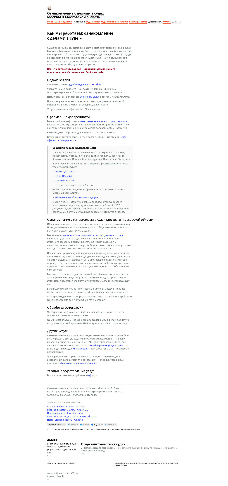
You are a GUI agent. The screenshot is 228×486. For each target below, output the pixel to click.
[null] (73, 424)
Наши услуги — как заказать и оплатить (61, 463)
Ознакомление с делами (59, 21)
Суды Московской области (114, 21)
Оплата (167, 21)
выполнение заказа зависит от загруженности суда (93, 235)
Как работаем (75, 413)
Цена (174, 21)
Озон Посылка (63, 176)
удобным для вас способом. (85, 84)
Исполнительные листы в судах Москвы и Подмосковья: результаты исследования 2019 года (61, 448)
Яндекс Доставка (65, 171)
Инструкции (79, 21)
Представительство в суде (100, 429)
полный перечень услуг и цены (105, 345)
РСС (76, 473)
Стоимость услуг (89, 96)
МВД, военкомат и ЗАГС (61, 409)
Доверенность (155, 21)
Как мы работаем (138, 21)
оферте (92, 375)
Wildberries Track (65, 180)
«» (81, 348)
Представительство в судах (103, 444)
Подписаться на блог (56, 424)
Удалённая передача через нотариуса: (76, 197)
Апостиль (82, 409)
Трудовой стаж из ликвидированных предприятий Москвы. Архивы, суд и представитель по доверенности (146, 464)
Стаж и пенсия (55, 406)
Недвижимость (56, 413)
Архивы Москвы (75, 406)
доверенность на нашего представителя (103, 121)
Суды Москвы (93, 21)
